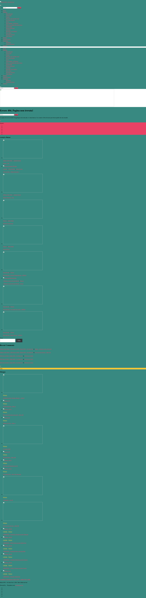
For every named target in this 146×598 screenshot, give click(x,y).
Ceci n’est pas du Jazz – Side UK (43, 352)
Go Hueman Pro (19, 585)
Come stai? (8, 15)
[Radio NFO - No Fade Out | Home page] (7, 2)
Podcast (5, 221)
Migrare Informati (10, 28)
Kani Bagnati (9, 14)
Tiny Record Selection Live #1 (10, 466)
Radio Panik (9, 26)
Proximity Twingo (10, 34)
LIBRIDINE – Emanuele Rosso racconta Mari (14, 551)
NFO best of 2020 (28, 356)
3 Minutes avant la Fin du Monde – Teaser (13, 283)
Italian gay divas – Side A (9, 423)
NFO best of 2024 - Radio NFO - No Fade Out (11, 356)
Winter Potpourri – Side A (9, 406)
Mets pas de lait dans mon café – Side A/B (13, 415)
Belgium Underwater (8, 223)
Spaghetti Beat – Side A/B (9, 457)
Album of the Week (7, 160)
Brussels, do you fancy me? (12, 18)
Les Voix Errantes (10, 20)
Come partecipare (10, 44)
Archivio (5, 45)
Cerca (1, 338)
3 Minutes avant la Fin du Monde (11, 281)
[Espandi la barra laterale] (0, 366)
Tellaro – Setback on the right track (43, 349)
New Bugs (8, 33)
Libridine (8, 30)
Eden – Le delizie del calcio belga (14, 25)
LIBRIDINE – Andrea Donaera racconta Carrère (15, 568)
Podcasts (5, 12)
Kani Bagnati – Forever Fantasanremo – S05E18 (14, 275)
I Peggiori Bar (11, 169)
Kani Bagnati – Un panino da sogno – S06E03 (14, 309)
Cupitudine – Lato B (8, 500)
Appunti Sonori (6, 39)
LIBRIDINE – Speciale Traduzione (11, 576)
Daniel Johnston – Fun (8, 197)
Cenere (8, 17)
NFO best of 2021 (28, 359)
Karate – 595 (6, 163)
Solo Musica (9, 36)
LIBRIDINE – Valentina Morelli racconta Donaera (15, 560)
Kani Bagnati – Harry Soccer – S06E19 (12, 335)
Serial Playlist (6, 249)
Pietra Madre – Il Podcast (12, 23)
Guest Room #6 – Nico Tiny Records (12, 474)
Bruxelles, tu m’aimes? (11, 31)
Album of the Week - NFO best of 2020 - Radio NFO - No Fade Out (16, 349)
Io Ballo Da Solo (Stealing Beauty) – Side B (13, 398)
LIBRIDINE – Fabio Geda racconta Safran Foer (14, 543)
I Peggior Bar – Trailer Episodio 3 (11, 172)
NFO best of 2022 (28, 362)
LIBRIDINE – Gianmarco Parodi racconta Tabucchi (15, 534)
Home (4, 10)
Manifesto (8, 42)
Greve (7, 22)
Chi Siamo (5, 41)
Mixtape (5, 38)
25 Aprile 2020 (6, 449)
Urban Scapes (19, 169)
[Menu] (0, 5)
